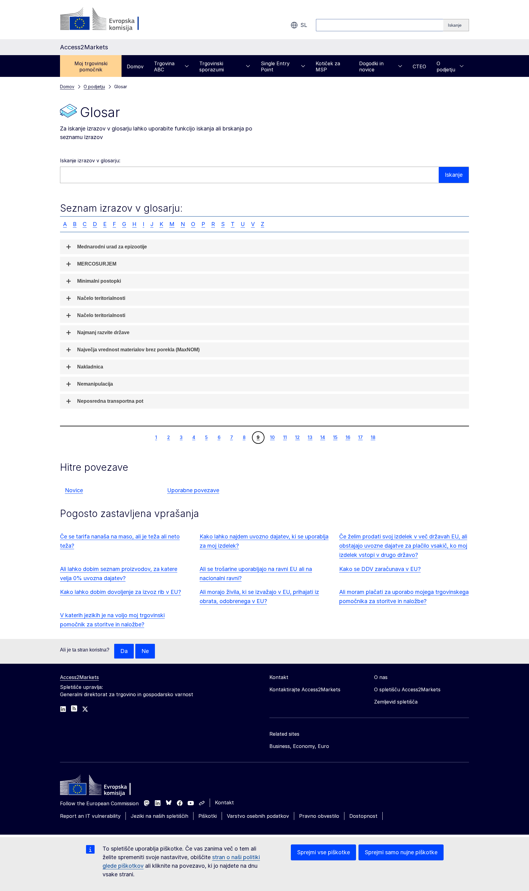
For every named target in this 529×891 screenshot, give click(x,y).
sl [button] (303, 25)
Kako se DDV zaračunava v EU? (380, 569)
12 (297, 437)
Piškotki (207, 816)
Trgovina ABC (164, 66)
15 (335, 437)
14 (322, 437)
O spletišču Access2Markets (407, 689)
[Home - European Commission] (104, 787)
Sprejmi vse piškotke (323, 852)
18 (372, 437)
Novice (74, 490)
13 (309, 437)
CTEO (419, 66)
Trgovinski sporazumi (211, 66)
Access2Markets (79, 677)
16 (347, 437)
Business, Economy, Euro (299, 746)
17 (360, 437)
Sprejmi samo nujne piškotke (401, 852)
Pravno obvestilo (319, 816)
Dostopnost (363, 816)
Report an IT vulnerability (90, 816)
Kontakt (224, 802)
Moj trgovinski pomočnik (90, 66)
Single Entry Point (275, 66)
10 (272, 437)
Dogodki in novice (371, 66)
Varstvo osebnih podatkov (258, 816)
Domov (135, 66)
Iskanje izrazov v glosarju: (90, 160)
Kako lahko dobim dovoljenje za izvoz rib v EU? (120, 592)
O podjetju (446, 66)
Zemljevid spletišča (396, 702)
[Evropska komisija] (109, 19)
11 (285, 437)
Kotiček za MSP (328, 66)
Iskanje (454, 175)
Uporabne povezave (193, 490)
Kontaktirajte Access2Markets (304, 689)
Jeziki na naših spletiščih (159, 816)
